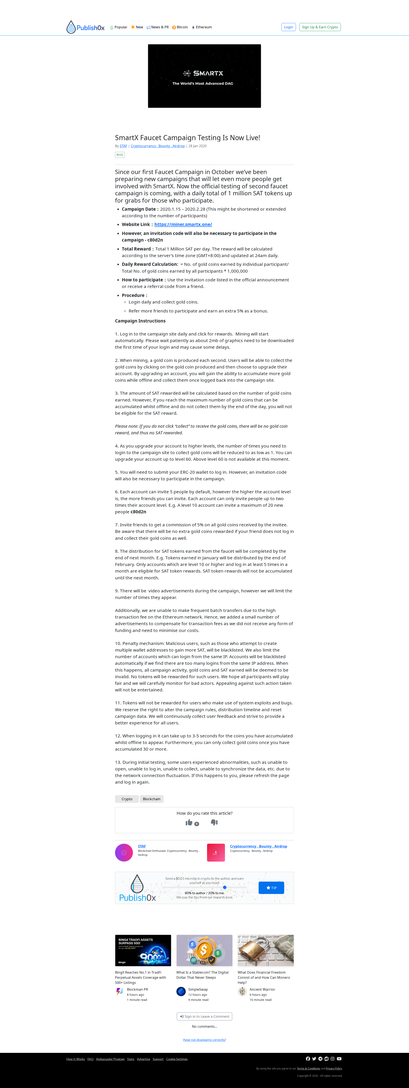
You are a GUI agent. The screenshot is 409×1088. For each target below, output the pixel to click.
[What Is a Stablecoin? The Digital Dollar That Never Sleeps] (204, 950)
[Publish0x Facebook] (308, 1059)
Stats (130, 1059)
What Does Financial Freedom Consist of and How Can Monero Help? (264, 977)
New (139, 27)
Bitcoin (182, 27)
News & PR (159, 27)
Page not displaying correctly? (204, 1040)
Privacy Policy (334, 1068)
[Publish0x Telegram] (321, 1059)
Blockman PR (137, 989)
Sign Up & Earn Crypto (320, 27)
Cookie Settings (177, 1059)
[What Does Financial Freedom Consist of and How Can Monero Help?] (266, 950)
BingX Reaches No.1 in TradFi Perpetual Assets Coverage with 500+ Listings (140, 977)
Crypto (127, 799)
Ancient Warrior (262, 989)
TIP (274, 888)
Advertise (143, 1059)
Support (158, 1059)
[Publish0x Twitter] (315, 1059)
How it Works (75, 1059)
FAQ (91, 1059)
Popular (120, 27)
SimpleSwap (198, 989)
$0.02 (120, 155)
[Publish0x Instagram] (333, 1059)
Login (288, 27)
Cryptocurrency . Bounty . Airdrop (158, 146)
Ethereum (203, 27)
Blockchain (151, 799)
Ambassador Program (110, 1059)
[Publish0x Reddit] (327, 1059)
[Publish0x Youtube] (339, 1059)
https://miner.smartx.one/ (183, 224)
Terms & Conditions (308, 1068)
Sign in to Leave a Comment (206, 1016)
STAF (123, 146)
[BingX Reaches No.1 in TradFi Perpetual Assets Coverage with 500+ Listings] (143, 950)
